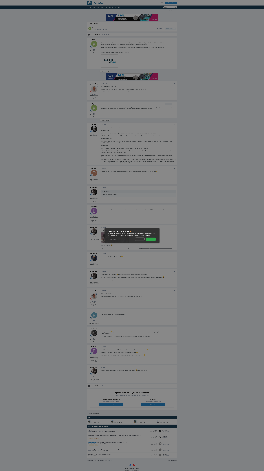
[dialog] (132, 235)
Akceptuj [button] (150, 239)
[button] (112, 239)
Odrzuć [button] (140, 239)
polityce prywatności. (146, 235)
